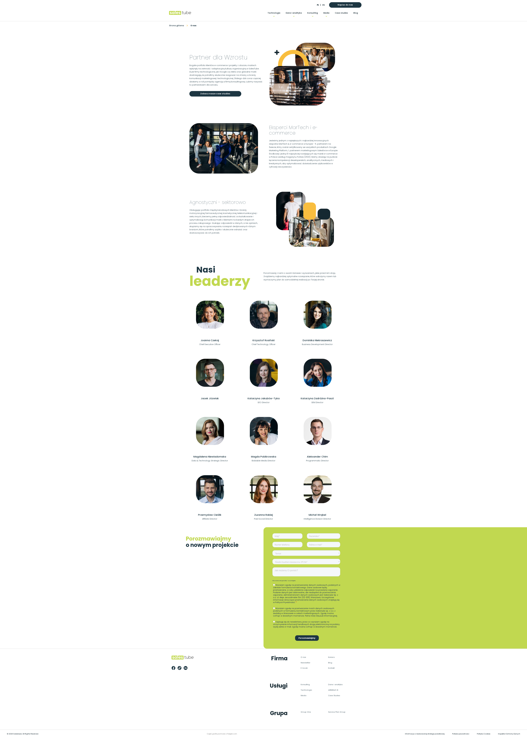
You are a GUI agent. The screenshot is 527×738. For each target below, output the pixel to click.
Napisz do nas (345, 4)
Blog (355, 13)
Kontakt (331, 668)
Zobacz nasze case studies (215, 93)
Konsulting (312, 13)
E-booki (304, 668)
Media (326, 13)
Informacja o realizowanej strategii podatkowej (425, 734)
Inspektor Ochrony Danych (509, 734)
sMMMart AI (333, 690)
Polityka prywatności (460, 734)
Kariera (331, 657)
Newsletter (305, 662)
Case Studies (334, 695)
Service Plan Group (336, 712)
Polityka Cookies (483, 734)
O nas (303, 657)
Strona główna (176, 25)
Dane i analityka (294, 13)
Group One (306, 712)
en (323, 5)
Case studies (341, 13)
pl (318, 5)
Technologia (274, 13)
